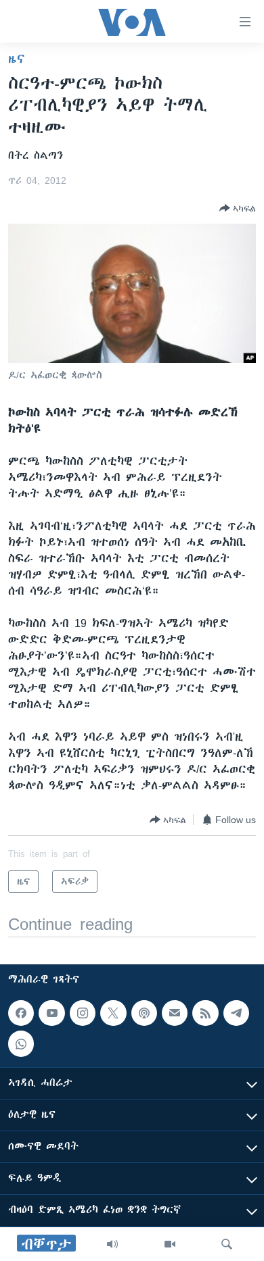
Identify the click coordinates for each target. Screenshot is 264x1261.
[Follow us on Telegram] (236, 1013)
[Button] (237, 208)
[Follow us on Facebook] (21, 1013)
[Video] (170, 1244)
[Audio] (112, 1244)
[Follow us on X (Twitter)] (113, 1013)
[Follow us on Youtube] (51, 1013)
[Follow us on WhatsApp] (21, 1043)
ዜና (16, 59)
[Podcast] (144, 1013)
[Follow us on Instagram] (82, 1013)
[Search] (226, 1244)
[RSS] (205, 1013)
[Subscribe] (175, 1013)
